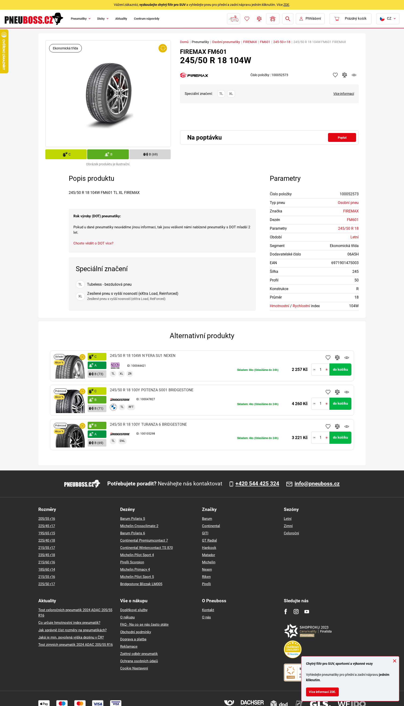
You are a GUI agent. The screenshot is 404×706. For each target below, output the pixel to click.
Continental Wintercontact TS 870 (146, 548)
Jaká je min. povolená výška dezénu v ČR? (71, 637)
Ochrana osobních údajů (139, 661)
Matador (208, 555)
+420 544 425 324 (257, 484)
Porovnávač (258, 18)
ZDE (286, 5)
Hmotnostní (279, 306)
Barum (207, 519)
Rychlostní (301, 306)
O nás (206, 617)
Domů (184, 42)
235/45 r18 (46, 555)
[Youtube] (307, 611)
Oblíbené (246, 18)
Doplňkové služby (134, 610)
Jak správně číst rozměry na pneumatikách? (72, 630)
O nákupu (127, 617)
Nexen (207, 569)
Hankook (209, 548)
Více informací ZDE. (325, 691)
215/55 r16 (46, 577)
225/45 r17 (46, 526)
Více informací (343, 94)
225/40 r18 (46, 540)
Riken (206, 577)
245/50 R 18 (348, 228)
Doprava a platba (133, 639)
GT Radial (209, 540)
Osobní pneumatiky (226, 42)
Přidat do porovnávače (337, 357)
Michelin (208, 562)
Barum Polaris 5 (132, 519)
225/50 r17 (46, 584)
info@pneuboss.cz (317, 484)
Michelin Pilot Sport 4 (137, 555)
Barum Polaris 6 (132, 533)
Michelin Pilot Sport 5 (137, 577)
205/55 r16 (46, 519)
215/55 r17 (46, 548)
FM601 (265, 42)
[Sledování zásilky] (233, 18)
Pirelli (206, 584)
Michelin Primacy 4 (135, 569)
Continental (211, 526)
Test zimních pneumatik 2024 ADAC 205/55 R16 (75, 645)
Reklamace (128, 646)
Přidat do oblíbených (328, 357)
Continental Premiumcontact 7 (144, 540)
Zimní (288, 526)
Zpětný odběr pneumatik (139, 654)
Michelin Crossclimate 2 (139, 526)
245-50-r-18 (281, 42)
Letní (354, 237)
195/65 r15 (46, 533)
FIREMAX (250, 42)
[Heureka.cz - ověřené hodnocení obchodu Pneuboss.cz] (295, 649)
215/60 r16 (46, 562)
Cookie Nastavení (134, 668)
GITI (205, 533)
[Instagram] (296, 611)
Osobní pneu (348, 202)
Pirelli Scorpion (132, 562)
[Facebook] (285, 611)
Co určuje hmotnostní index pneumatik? (69, 623)
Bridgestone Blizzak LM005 (141, 584)
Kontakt (208, 610)
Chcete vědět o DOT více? (93, 243)
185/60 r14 (46, 569)
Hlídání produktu (346, 357)
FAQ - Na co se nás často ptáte (144, 624)
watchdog (354, 75)
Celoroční (291, 533)
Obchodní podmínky (135, 632)
